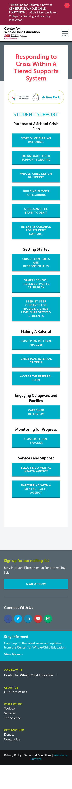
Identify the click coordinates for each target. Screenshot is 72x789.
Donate (9, 734)
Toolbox (9, 708)
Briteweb (36, 759)
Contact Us (12, 739)
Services (10, 713)
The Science (12, 718)
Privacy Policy (12, 755)
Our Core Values (15, 692)
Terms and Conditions (37, 755)
